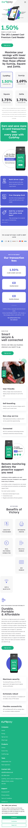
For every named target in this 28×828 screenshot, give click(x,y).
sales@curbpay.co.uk (7, 772)
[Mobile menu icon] (25, 2)
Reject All (14, 825)
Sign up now (7, 45)
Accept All (14, 817)
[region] (14, 815)
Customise (14, 821)
